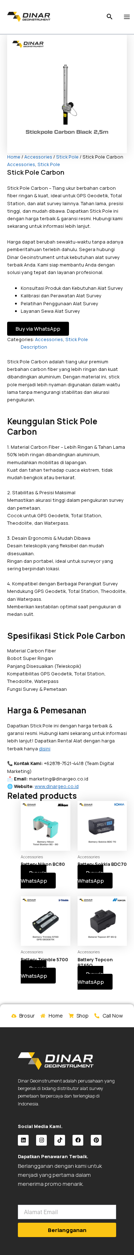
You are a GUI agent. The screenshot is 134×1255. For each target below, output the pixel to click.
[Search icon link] (109, 17)
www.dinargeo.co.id (57, 786)
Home (13, 157)
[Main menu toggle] (127, 17)
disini (44, 748)
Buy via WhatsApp (38, 328)
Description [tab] (34, 347)
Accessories (38, 157)
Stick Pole (67, 157)
